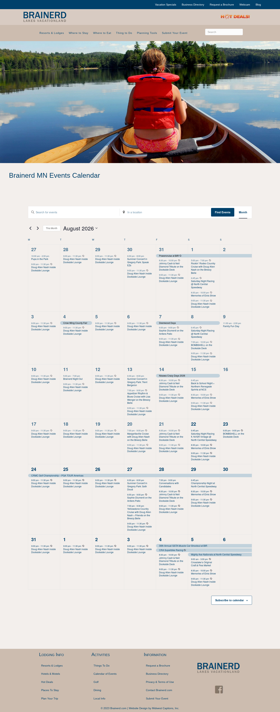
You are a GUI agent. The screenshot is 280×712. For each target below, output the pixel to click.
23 (225, 424)
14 (161, 369)
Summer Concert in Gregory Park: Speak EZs (138, 262)
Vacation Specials (165, 4)
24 (33, 469)
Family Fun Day (231, 326)
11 (65, 369)
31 (161, 249)
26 (97, 469)
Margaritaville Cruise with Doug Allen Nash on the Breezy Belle (138, 436)
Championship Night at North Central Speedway (204, 484)
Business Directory (193, 4)
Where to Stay (78, 32)
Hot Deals (47, 681)
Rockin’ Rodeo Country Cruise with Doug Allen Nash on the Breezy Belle (203, 268)
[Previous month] (30, 228)
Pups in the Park (39, 258)
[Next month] (37, 228)
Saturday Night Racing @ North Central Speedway (202, 284)
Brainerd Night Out (72, 378)
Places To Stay (50, 690)
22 (193, 424)
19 (97, 424)
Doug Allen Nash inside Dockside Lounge (43, 268)
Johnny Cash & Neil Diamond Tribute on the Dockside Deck (171, 266)
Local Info (99, 698)
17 (33, 424)
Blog (258, 4)
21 (161, 424)
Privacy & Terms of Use (160, 681)
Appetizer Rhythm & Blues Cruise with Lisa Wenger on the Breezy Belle (138, 398)
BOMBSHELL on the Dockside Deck (201, 346)
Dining (97, 690)
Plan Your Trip (49, 698)
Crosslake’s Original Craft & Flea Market (201, 564)
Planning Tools (147, 32)
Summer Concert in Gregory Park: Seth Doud (137, 486)
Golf (96, 681)
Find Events (222, 212)
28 (65, 249)
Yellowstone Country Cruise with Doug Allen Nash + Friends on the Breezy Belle (139, 513)
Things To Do (102, 665)
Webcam (244, 4)
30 (129, 249)
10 (33, 369)
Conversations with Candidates (169, 484)
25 (65, 469)
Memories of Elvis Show (203, 295)
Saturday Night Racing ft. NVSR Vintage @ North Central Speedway (204, 436)
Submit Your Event (174, 32)
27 (33, 249)
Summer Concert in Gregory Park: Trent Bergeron (137, 382)
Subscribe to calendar (229, 600)
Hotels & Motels (50, 673)
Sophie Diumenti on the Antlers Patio (171, 332)
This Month (51, 228)
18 (65, 424)
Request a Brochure (222, 4)
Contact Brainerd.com (159, 690)
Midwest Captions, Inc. (165, 708)
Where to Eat (102, 32)
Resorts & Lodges (51, 32)
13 (129, 369)
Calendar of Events (105, 673)
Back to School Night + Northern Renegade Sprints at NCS (202, 386)
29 (97, 249)
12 (97, 369)
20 (129, 424)
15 (193, 369)
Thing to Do (124, 32)
